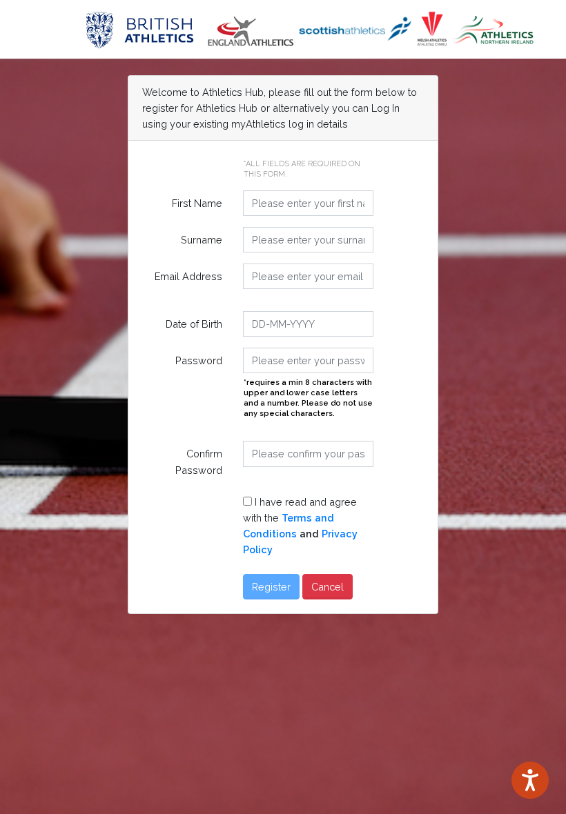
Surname (201, 240)
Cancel (327, 587)
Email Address (188, 276)
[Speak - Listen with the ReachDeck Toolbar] (530, 780)
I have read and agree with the (300, 525)
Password (198, 360)
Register (271, 587)
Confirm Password (198, 461)
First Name (197, 203)
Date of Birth (194, 324)
